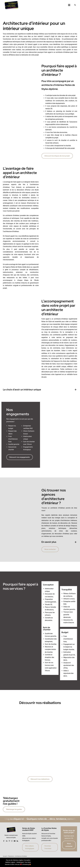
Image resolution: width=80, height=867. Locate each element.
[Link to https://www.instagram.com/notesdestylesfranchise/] (11, 841)
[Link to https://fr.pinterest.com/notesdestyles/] (9, 841)
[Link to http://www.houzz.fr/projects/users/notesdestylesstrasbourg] (17, 841)
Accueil (5, 856)
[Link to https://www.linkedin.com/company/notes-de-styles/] (6, 841)
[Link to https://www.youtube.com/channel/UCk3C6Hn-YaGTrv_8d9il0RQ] (15, 841)
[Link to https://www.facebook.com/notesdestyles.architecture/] (3, 841)
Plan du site (9, 860)
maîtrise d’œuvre (70, 135)
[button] (40, 389)
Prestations (11, 856)
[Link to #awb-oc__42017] (75, 5)
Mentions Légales (18, 860)
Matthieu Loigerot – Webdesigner (14, 862)
